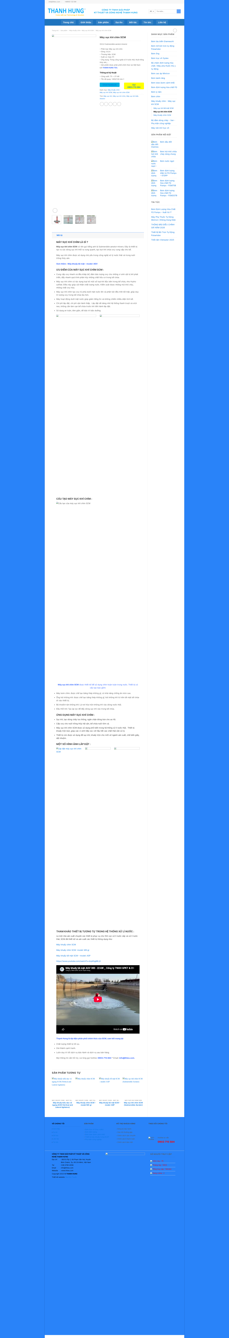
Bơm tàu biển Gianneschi (162, 41)
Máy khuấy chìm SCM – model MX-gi (86, 1104)
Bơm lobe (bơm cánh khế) (163, 83)
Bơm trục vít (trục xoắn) (94, 1129)
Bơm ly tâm (156, 92)
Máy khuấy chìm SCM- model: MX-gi (72, 950)
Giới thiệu (86, 22)
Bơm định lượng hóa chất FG (164, 87)
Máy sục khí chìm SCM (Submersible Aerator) (133, 1104)
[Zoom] (55, 210)
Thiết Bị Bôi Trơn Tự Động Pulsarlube (162, 233)
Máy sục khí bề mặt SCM (164, 108)
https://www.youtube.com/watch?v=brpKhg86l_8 (78, 961)
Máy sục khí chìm (119, 96)
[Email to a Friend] (110, 104)
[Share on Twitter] (106, 104)
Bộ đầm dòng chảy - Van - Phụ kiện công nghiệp (163, 122)
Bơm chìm (155, 96)
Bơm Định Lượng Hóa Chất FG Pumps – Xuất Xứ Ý (163, 210)
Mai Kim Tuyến (71, 1177)
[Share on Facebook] (102, 104)
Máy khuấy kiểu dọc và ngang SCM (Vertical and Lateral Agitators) (62, 1105)
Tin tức (147, 22)
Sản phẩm (103, 22)
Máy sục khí (107, 96)
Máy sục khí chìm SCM (103, 30)
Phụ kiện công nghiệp (93, 1139)
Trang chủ (68, 22)
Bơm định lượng (91, 1132)
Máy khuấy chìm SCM (162, 115)
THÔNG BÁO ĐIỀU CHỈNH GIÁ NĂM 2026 (162, 226)
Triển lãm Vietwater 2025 (162, 240)
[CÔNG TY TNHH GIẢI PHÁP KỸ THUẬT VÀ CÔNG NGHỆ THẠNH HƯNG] (67, 11)
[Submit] (179, 11)
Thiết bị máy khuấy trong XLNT (97, 1137)
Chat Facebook (110, 85)
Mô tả (59, 235)
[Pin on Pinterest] (115, 104)
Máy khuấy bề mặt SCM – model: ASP (73, 955)
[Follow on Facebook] (150, 1131)
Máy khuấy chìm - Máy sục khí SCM (81, 30)
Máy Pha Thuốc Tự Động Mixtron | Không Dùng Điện (163, 218)
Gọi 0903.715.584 (134, 86)
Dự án (55, 1132)
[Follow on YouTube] (165, 1131)
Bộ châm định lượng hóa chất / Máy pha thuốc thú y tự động (163, 66)
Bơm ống (155, 53)
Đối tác (133, 22)
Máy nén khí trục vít (160, 128)
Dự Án (119, 22)
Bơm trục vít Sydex (160, 58)
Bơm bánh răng (158, 78)
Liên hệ (162, 22)
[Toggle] (54, 235)
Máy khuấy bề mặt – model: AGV (83, 264)
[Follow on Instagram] (155, 1131)
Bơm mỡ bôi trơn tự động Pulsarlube (162, 47)
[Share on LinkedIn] (119, 104)
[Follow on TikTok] (160, 1131)
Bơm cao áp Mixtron (160, 73)
